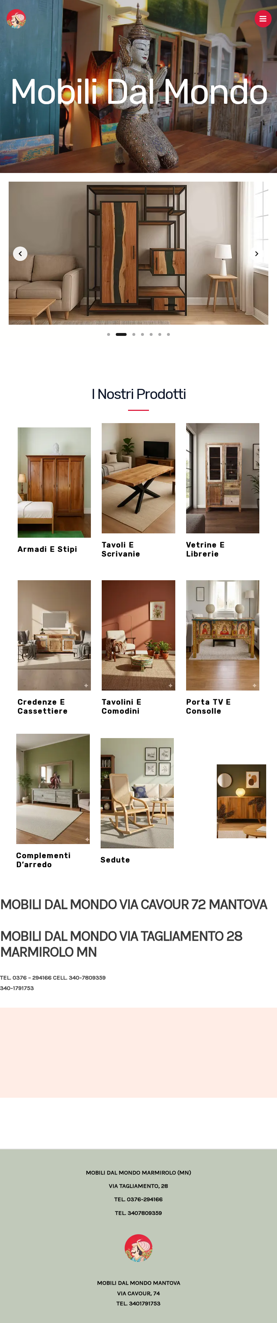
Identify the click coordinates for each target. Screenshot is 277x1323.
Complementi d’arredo (43, 860)
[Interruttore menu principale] (263, 18)
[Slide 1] (108, 334)
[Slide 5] (151, 334)
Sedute (116, 860)
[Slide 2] (121, 334)
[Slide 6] (159, 334)
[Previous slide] (20, 254)
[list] (138, 254)
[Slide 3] (133, 334)
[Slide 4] (142, 334)
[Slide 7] (168, 334)
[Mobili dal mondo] (16, 19)
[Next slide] (257, 254)
